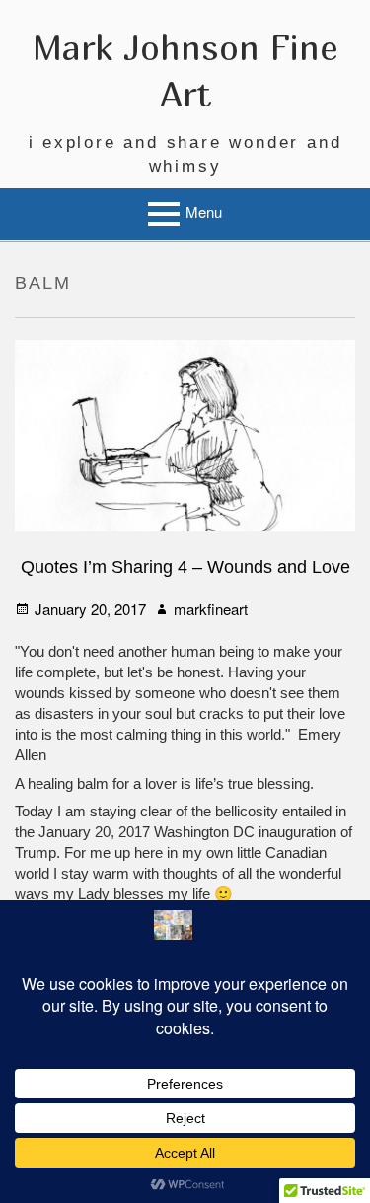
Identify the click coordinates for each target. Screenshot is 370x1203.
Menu (203, 211)
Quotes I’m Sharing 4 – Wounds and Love (185, 567)
